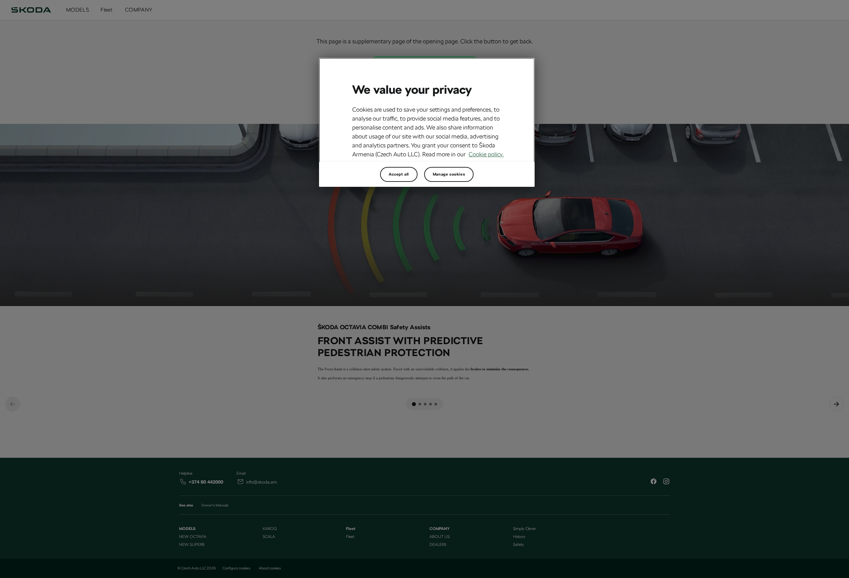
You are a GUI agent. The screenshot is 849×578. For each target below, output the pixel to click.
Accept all (399, 174)
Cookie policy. (486, 154)
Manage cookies (449, 174)
